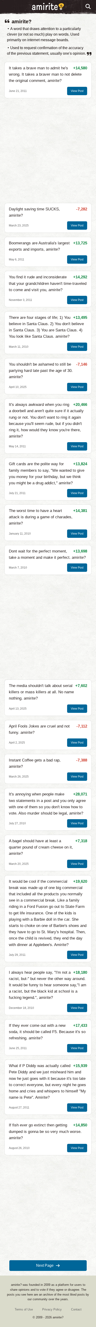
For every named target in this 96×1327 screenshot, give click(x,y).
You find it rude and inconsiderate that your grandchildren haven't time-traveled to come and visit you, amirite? (47, 283)
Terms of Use (24, 1309)
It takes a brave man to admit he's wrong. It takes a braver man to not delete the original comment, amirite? (45, 74)
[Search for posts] (88, 7)
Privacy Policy (52, 1309)
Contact (76, 1309)
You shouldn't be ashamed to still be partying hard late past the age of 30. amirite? (41, 370)
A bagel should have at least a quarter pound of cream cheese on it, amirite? (41, 847)
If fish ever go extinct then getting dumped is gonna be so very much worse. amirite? (45, 1131)
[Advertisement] (48, 151)
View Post (77, 91)
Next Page (45, 1265)
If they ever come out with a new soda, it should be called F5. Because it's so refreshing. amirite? (47, 1031)
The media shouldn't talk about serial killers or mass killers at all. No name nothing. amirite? (41, 692)
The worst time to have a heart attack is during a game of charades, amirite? (40, 517)
